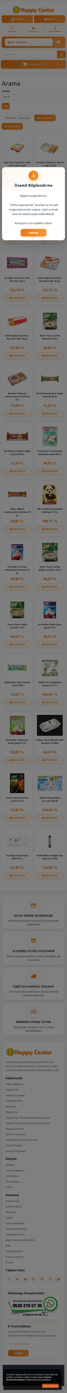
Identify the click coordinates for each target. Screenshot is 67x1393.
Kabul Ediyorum (50, 1386)
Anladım (33, 232)
